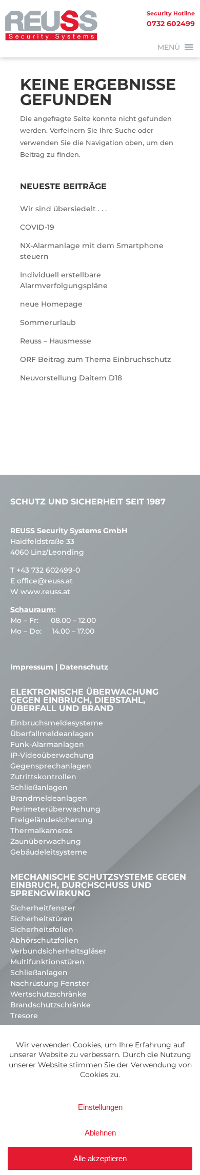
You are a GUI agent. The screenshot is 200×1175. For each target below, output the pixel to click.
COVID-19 (37, 227)
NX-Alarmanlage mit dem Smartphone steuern (92, 251)
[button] (168, 47)
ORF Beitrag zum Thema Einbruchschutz (95, 359)
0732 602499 (171, 19)
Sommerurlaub (48, 322)
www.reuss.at (45, 591)
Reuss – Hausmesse (55, 341)
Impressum (31, 667)
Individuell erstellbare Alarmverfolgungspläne (64, 280)
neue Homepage (51, 304)
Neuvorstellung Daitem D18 (71, 377)
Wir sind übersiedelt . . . (63, 208)
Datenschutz (83, 667)
